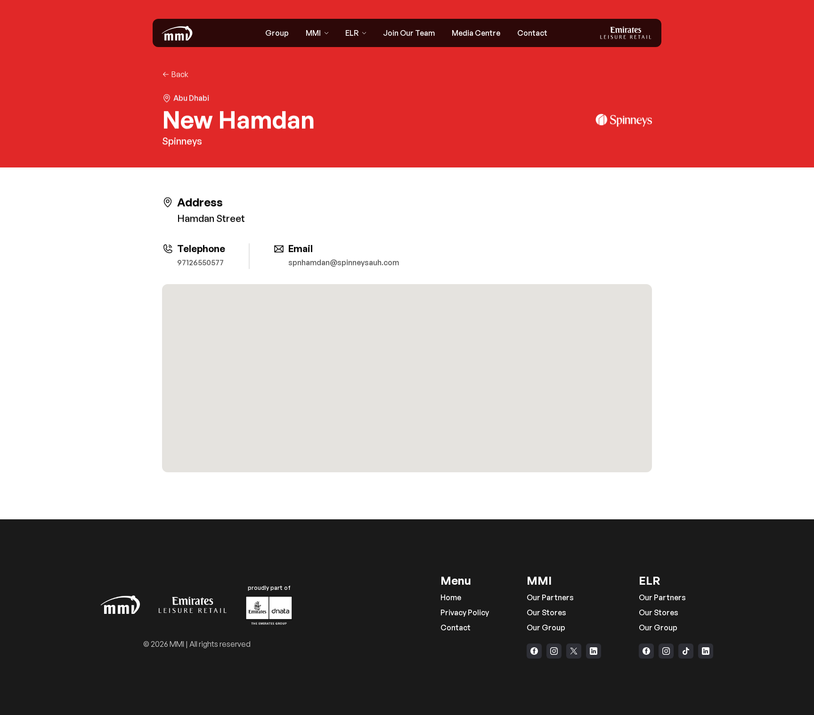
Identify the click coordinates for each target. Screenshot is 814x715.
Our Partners (550, 597)
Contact (455, 627)
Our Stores (546, 612)
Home (450, 597)
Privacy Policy (464, 612)
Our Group (546, 627)
